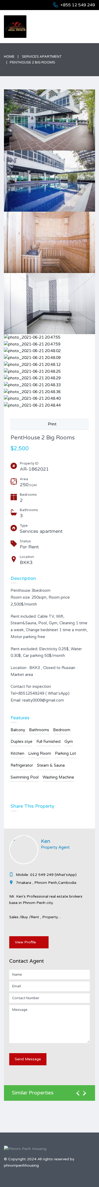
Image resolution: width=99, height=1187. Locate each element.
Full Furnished (48, 741)
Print (51, 424)
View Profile (25, 942)
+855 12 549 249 (77, 5)
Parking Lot (65, 753)
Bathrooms (39, 729)
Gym (68, 741)
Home (9, 56)
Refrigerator (22, 765)
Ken (45, 841)
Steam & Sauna (51, 765)
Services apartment (42, 56)
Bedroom (61, 729)
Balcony (18, 729)
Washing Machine (58, 777)
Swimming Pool (25, 777)
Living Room (39, 753)
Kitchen (17, 753)
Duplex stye (21, 741)
